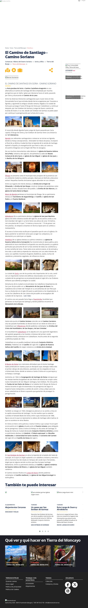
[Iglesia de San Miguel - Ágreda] (13, 121)
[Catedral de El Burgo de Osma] (50, 402)
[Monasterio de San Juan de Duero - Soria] (13, 265)
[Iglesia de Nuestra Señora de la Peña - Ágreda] (50, 121)
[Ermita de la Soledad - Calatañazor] (31, 355)
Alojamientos (30, 586)
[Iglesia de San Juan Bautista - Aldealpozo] (13, 207)
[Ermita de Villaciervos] (50, 312)
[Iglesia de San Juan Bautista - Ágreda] (31, 121)
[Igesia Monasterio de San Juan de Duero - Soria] (31, 265)
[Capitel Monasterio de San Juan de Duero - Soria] (50, 265)
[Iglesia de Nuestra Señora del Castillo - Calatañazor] (50, 355)
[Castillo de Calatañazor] (13, 355)
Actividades (30, 583)
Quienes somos (11, 581)
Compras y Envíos (52, 584)
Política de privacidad (13, 587)
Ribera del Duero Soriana (22, 62)
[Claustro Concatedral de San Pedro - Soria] (13, 312)
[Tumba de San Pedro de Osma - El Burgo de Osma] (13, 402)
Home (7, 48)
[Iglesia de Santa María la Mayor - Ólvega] (13, 167)
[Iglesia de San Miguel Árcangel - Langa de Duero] (50, 446)
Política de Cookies (12, 589)
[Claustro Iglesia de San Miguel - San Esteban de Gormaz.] (31, 446)
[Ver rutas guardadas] (20, 70)
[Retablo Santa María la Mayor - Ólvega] (31, 167)
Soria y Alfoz (39, 62)
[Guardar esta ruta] (14, 70)
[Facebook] (67, 584)
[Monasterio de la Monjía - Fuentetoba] (31, 312)
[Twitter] (74, 584)
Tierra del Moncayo (20, 48)
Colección (49, 581)
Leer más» (27, 296)
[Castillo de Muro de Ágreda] (50, 167)
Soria (11, 48)
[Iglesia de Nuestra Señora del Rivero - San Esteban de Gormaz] (13, 446)
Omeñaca (30, 48)
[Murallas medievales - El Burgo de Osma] (31, 402)
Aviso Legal (10, 584)
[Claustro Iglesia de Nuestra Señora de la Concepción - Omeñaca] (50, 207)
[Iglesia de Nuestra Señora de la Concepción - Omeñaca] (31, 207)
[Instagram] (67, 590)
